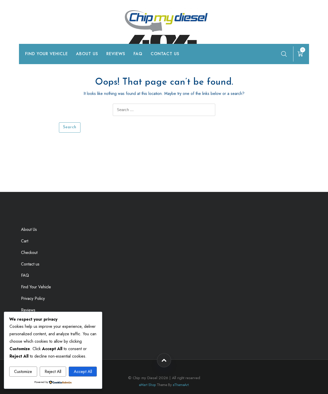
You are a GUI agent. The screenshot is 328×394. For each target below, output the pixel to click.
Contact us (165, 54)
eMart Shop (147, 384)
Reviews (115, 54)
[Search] (284, 54)
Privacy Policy (33, 298)
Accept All (83, 372)
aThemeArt (181, 384)
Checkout (29, 252)
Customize (23, 372)
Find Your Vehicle (46, 54)
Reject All (53, 372)
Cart (24, 241)
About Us (87, 54)
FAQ (138, 54)
